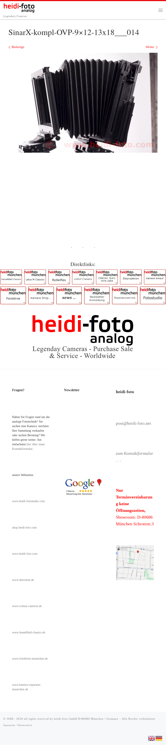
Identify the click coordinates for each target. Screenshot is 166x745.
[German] (159, 738)
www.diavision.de (23, 580)
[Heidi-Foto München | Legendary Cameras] (19, 7)
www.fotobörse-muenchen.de (30, 658)
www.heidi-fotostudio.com (28, 501)
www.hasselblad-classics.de (28, 632)
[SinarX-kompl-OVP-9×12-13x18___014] (83, 103)
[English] (151, 738)
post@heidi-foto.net (133, 423)
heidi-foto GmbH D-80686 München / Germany (86, 718)
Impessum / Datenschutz (17, 725)
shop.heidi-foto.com (24, 527)
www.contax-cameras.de (27, 606)
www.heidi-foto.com (24, 553)
